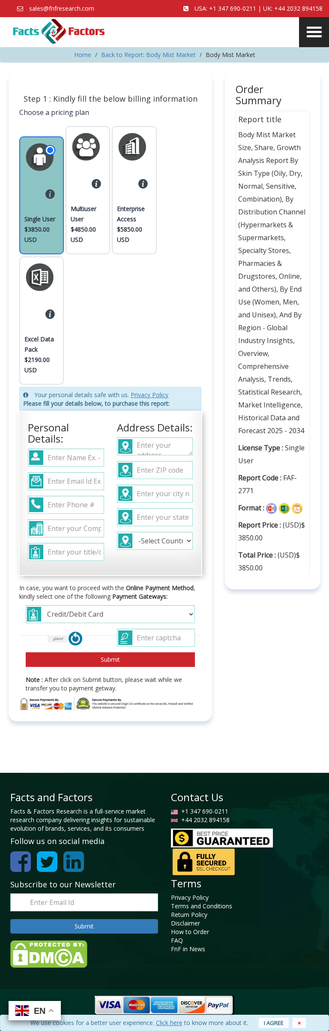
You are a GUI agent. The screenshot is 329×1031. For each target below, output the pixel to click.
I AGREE (274, 1023)
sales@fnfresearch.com (61, 8)
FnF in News (188, 949)
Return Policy (189, 914)
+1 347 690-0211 (232, 8)
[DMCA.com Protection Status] (48, 953)
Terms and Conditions (201, 906)
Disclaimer (185, 923)
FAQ (177, 940)
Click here (169, 1023)
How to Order (190, 932)
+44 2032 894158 (298, 8)
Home (82, 55)
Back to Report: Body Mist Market (148, 55)
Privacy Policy (149, 395)
